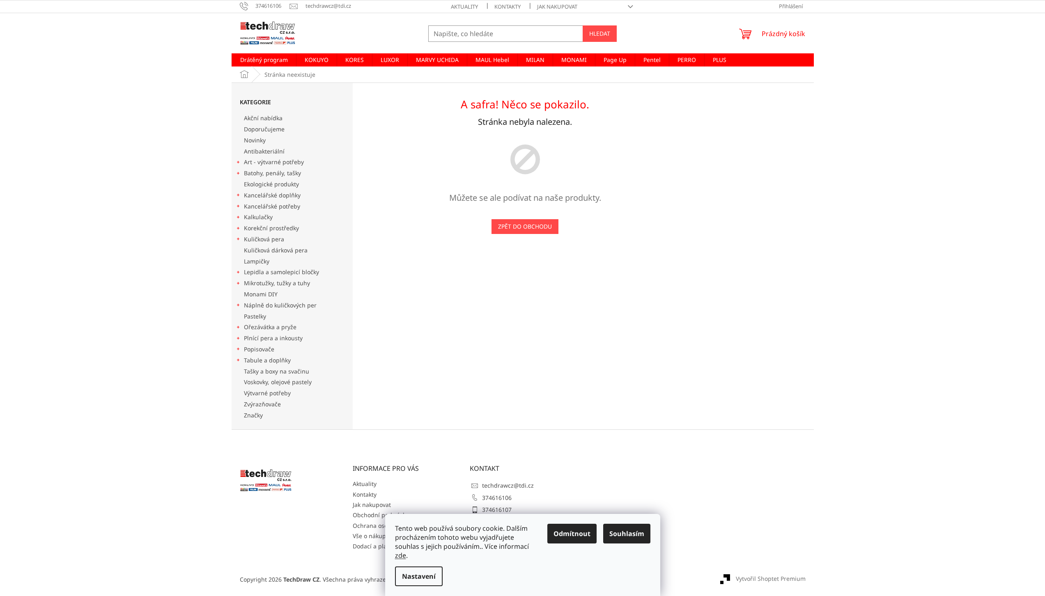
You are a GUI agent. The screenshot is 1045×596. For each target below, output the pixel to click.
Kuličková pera (264, 239)
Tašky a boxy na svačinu (276, 371)
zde (400, 555)
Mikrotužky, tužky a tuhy (277, 283)
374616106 (497, 498)
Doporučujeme (264, 129)
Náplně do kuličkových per (280, 305)
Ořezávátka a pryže (270, 327)
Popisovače (259, 349)
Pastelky (255, 316)
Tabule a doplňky (267, 360)
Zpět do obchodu (525, 226)
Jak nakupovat (557, 6)
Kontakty (507, 6)
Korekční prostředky (271, 228)
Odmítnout (572, 533)
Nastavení (419, 576)
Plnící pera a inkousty (273, 338)
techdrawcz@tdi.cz (508, 485)
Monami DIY (261, 294)
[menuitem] (264, 59)
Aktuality (464, 6)
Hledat (599, 33)
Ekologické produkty (271, 184)
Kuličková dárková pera (276, 250)
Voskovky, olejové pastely (278, 382)
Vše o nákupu (371, 536)
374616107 (497, 509)
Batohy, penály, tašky (272, 173)
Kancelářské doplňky (272, 195)
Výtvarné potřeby (267, 393)
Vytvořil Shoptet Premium (771, 578)
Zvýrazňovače (263, 404)
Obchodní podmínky (381, 515)
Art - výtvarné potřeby (274, 162)
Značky (253, 415)
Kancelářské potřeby (272, 206)
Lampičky (256, 261)
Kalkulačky (258, 217)
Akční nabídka (263, 118)
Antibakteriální (264, 151)
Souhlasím (626, 533)
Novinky (255, 140)
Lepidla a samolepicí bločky (281, 272)
